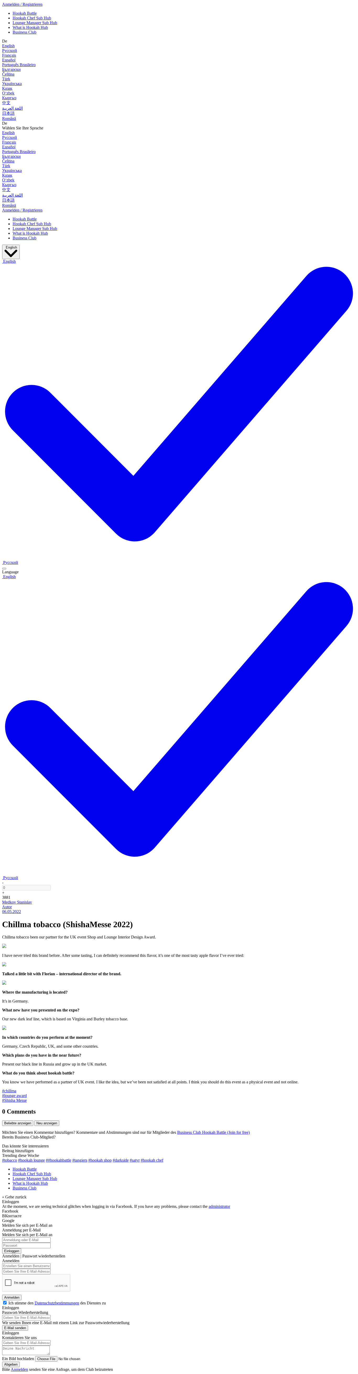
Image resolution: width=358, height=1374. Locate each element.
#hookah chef (152, 1160)
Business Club (24, 32)
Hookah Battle (25, 13)
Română (9, 118)
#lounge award (14, 1095)
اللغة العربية (12, 108)
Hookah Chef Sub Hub (32, 18)
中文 (6, 103)
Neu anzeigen (46, 1123)
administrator (219, 1206)
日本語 (8, 113)
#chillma (9, 1091)
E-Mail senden (15, 1328)
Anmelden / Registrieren (22, 4)
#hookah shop (100, 1160)
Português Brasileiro (19, 64)
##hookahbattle (58, 1160)
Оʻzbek (8, 93)
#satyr (135, 1160)
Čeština (8, 74)
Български (11, 69)
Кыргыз (9, 98)
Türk (6, 79)
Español (8, 60)
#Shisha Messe (14, 1100)
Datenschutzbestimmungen (57, 1303)
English (8, 46)
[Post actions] (4, 568)
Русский (9, 50)
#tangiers (79, 1160)
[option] (10, 562)
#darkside (121, 1160)
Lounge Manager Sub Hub (35, 22)
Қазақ (7, 88)
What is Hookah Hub (30, 27)
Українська (12, 83)
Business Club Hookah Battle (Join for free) (213, 1132)
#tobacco (9, 1160)
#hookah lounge (31, 1160)
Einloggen (11, 1251)
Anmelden (11, 1297)
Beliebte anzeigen (17, 1123)
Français (9, 55)
